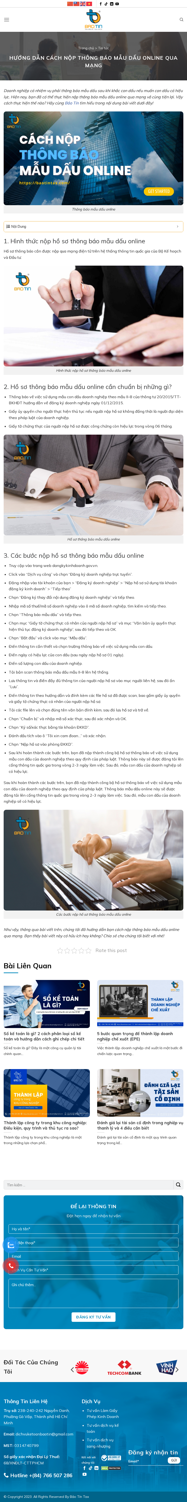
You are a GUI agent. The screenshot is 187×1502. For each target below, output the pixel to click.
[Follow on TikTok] (106, 4)
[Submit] (178, 1185)
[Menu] (6, 19)
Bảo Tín (72, 103)
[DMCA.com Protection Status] (111, 1467)
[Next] (176, 1370)
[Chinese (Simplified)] (70, 3)
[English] (83, 3)
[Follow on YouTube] (117, 4)
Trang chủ (86, 48)
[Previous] (72, 1370)
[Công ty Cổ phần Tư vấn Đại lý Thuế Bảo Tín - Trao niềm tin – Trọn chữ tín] (93, 20)
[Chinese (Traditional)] (77, 3)
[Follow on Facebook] (101, 4)
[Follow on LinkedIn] (111, 4)
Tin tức (103, 48)
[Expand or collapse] (178, 226)
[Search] (181, 19)
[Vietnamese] (89, 3)
